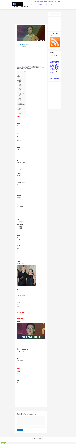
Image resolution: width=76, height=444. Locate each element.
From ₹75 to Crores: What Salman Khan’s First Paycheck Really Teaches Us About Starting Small (54, 65)
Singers (35, 1)
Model (51, 4)
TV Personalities (50, 1)
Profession (20, 75)
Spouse (20, 97)
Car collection (20, 107)
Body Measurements (21, 93)
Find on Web (19, 110)
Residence (20, 85)
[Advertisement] (31, 17)
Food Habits (20, 88)
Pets (19, 109)
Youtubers (42, 7)
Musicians (45, 1)
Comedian (59, 1)
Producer (32, 7)
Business (57, 4)
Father (20, 98)
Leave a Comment (19, 44)
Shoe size (20, 94)
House (20, 108)
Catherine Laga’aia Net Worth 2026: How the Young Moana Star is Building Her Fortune (54, 71)
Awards (20, 79)
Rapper (54, 4)
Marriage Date (20, 103)
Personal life (19, 80)
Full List (18, 149)
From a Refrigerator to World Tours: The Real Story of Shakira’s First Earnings (54, 62)
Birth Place (20, 84)
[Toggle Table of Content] (25, 72)
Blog (45, 7)
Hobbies (20, 89)
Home (31, 1)
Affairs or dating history (22, 104)
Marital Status (20, 102)
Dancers (35, 4)
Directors (47, 4)
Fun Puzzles (57, 7)
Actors (38, 1)
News (48, 7)
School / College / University (22, 86)
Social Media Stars (37, 7)
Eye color (20, 95)
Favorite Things (20, 105)
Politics (32, 4)
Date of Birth (20, 81)
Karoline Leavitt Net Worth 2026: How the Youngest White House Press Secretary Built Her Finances (54, 68)
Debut (19, 77)
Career (19, 76)
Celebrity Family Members (41, 4)
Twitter (20, 112)
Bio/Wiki (19, 73)
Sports (55, 1)
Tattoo (20, 90)
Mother (20, 99)
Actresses (41, 1)
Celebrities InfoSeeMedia (20, 6)
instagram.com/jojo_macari (20, 386)
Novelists (61, 4)
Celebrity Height (52, 7)
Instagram (20, 113)
